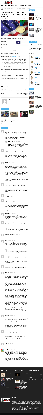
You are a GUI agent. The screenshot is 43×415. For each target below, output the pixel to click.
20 (27, 18)
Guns (5, 5)
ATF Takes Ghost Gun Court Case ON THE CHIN (23, 119)
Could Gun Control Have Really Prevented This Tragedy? (38, 18)
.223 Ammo (37, 77)
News (26, 5)
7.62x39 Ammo (36, 83)
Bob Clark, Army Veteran (10, 130)
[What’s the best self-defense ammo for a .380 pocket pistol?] (17, 387)
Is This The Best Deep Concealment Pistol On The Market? (38, 106)
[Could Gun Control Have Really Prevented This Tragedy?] (31, 18)
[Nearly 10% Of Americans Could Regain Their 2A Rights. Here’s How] (14, 114)
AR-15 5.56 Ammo (37, 72)
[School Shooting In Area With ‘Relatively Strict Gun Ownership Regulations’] (5, 114)
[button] (41, 5)
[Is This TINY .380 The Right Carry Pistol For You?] (31, 112)
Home (2, 5)
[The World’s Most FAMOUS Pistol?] (31, 102)
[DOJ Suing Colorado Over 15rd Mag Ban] (3, 375)
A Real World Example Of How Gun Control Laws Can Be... (38, 24)
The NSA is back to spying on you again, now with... (38, 35)
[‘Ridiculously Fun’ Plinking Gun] (31, 93)
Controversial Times (15, 56)
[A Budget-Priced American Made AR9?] (31, 97)
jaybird (6, 265)
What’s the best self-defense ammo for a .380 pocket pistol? (23, 387)
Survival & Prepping (15, 5)
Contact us (30, 5)
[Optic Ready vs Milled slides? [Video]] (3, 379)
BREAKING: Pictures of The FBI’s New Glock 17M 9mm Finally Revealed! (7, 92)
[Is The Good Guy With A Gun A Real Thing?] (31, 14)
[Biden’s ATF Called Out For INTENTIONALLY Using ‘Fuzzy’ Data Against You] (31, 29)
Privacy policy (28, 413)
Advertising (33, 413)
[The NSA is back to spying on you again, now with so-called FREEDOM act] (31, 35)
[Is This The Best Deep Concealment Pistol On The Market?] (31, 106)
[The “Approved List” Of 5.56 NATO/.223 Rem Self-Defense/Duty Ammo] (17, 374)
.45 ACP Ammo (36, 62)
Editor (3, 18)
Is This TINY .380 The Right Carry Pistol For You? (38, 112)
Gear (9, 5)
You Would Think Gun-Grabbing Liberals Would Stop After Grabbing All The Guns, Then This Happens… (22, 92)
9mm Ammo (37, 57)
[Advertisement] (35, 122)
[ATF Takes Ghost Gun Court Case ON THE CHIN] (24, 114)
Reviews (21, 5)
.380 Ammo (37, 67)
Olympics (5, 86)
